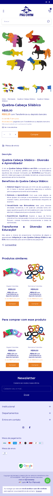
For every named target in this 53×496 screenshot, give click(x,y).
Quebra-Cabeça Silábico (26, 99)
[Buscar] (48, 21)
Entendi (39, 491)
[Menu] (4, 11)
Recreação (11, 99)
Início (4, 99)
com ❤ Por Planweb (31, 482)
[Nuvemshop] (27, 480)
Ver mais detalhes (10, 127)
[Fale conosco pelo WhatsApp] (47, 480)
